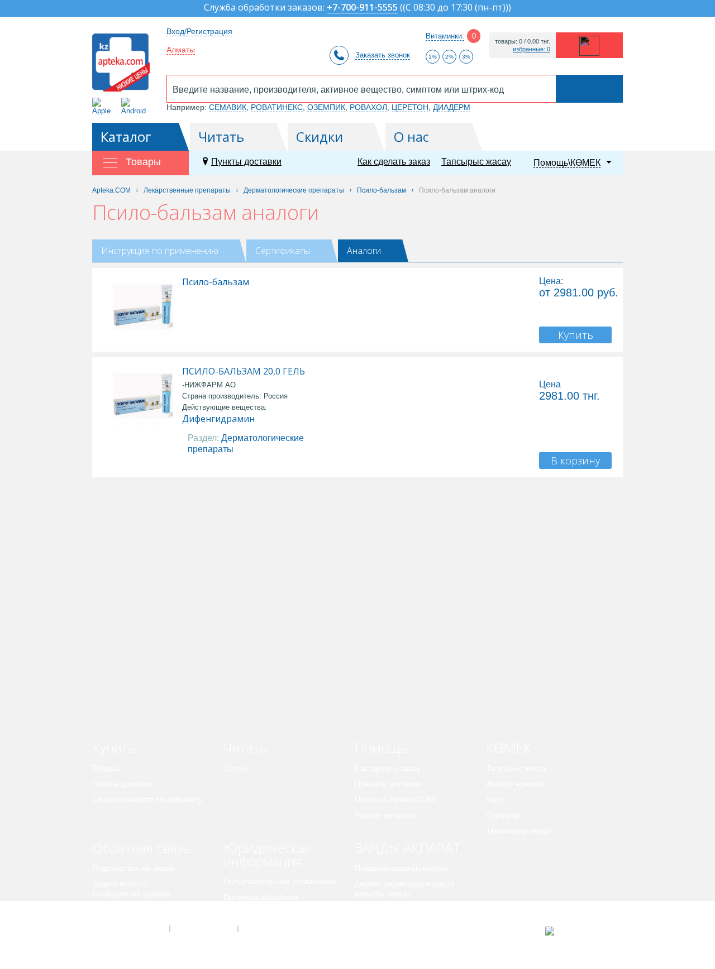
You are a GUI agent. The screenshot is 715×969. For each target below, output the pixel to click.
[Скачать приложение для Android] (135, 106)
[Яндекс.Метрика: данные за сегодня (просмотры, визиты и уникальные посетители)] (577, 931)
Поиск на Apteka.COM (395, 799)
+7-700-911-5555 (362, 8)
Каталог (126, 136)
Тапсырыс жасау (476, 161)
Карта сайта (272, 929)
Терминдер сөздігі (519, 830)
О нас (411, 136)
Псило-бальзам (215, 281)
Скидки (319, 136)
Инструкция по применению (159, 250)
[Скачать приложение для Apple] (103, 106)
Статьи (236, 768)
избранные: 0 (531, 49)
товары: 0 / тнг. (522, 42)
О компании (203, 929)
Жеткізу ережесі (515, 783)
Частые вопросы (385, 814)
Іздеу (495, 799)
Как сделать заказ (394, 161)
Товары (106, 768)
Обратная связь (141, 847)
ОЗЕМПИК (326, 107)
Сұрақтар (503, 814)
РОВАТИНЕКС (277, 107)
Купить (575, 335)
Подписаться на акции (133, 868)
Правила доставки (388, 783)
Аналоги (364, 250)
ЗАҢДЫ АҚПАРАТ (407, 847)
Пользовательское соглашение (280, 881)
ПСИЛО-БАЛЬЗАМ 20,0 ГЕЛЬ (243, 371)
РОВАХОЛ (368, 107)
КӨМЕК (508, 747)
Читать (221, 136)
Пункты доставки (246, 161)
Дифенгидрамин (218, 418)
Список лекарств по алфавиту (147, 799)
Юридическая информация (267, 854)
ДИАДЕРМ (451, 107)
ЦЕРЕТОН (410, 107)
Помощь (381, 747)
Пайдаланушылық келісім (401, 868)
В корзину (575, 460)
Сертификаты (282, 250)
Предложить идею (125, 909)
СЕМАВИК (227, 107)
